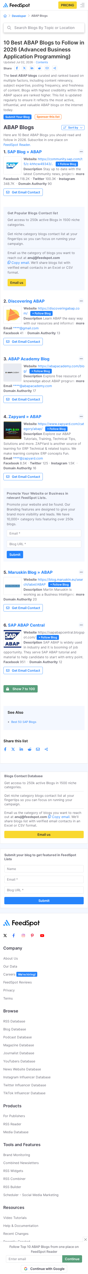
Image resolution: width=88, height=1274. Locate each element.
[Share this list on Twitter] (24, 68)
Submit (14, 555)
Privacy (9, 990)
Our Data (10, 966)
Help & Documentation (20, 1226)
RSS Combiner (14, 1179)
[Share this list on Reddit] (39, 68)
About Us (10, 958)
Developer (19, 16)
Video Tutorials (15, 1218)
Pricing (67, 5)
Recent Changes (15, 1234)
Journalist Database (18, 1053)
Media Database (15, 1132)
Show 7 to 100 (23, 689)
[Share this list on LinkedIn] (31, 68)
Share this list (15, 741)
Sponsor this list (48, 116)
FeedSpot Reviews (17, 982)
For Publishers (14, 1116)
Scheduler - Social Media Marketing (31, 1195)
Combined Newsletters (21, 1163)
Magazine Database (18, 1045)
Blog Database (14, 1029)
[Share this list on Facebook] (16, 68)
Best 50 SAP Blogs (23, 722)
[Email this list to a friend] (47, 68)
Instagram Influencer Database (27, 1077)
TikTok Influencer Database (24, 1093)
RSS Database (14, 1021)
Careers (19, 974)
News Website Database (22, 1069)
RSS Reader (12, 1124)
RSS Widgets (13, 1171)
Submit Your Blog (17, 117)
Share (7, 68)
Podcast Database (17, 1037)
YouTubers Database (19, 1061)
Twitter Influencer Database (24, 1085)
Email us (16, 283)
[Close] (85, 1239)
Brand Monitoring (16, 1155)
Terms (8, 998)
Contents (42, 62)
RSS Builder (12, 1187)
